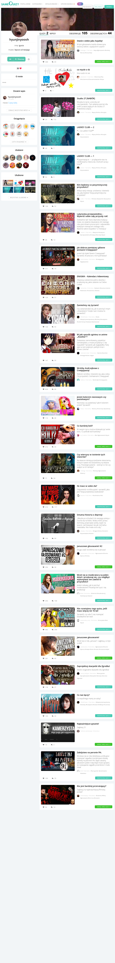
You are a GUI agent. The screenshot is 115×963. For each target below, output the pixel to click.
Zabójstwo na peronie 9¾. (89, 752)
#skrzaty (99, 676)
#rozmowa (107, 704)
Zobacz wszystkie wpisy (18, 110)
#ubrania (104, 676)
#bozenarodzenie (105, 288)
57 (55, 297)
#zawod (90, 596)
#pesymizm (100, 199)
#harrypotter (101, 673)
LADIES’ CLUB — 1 (85, 156)
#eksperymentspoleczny (87, 319)
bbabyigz (83, 50)
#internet (94, 593)
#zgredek (79, 678)
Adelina (82, 380)
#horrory (91, 798)
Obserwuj (16, 59)
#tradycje (93, 235)
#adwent (97, 288)
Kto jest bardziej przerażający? (91, 786)
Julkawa (82, 531)
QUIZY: (43, 33)
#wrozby (99, 235)
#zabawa (89, 322)
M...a (81, 593)
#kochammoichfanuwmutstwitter (90, 79)
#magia (95, 531)
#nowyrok (101, 232)
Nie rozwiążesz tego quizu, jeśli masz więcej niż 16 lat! (92, 609)
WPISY (53, 33)
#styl (90, 53)
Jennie (82, 112)
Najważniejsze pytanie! (88, 723)
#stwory (82, 473)
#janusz (82, 556)
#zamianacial (95, 322)
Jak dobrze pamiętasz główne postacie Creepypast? (91, 248)
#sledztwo (83, 773)
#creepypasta (100, 259)
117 (55, 507)
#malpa (87, 649)
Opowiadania (68, 4)
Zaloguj (98, 7)
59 (55, 360)
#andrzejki (96, 380)
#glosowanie (101, 50)
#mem (92, 649)
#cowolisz (99, 795)
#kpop (94, 112)
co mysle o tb (83, 69)
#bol (96, 435)
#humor (105, 553)
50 (55, 327)
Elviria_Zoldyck (84, 673)
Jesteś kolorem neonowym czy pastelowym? (91, 398)
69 (55, 62)
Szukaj (88, 7)
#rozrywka (101, 620)
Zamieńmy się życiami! (88, 305)
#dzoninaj (97, 77)
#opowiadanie (84, 137)
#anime (99, 353)
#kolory (94, 408)
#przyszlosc (107, 199)
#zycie (82, 201)
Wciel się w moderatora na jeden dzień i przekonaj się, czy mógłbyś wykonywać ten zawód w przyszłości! (93, 578)
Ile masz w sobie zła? (87, 486)
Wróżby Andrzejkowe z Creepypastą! (88, 369)
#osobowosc (91, 290)
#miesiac (94, 199)
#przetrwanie (103, 771)
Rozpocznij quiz (103, 90)
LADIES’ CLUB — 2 (85, 127)
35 (55, 447)
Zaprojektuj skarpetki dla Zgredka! (93, 666)
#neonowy (100, 408)
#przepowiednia (85, 235)
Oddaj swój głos (103, 61)
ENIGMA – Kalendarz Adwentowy (93, 276)
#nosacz (96, 649)
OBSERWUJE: (78, 33)
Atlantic (82, 232)
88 (55, 389)
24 (54, 478)
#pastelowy (107, 408)
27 (55, 687)
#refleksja (101, 704)
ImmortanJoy (84, 259)
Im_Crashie (83, 435)
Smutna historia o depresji (89, 514)
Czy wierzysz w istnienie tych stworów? (91, 455)
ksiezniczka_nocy (85, 620)
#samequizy (84, 596)
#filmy (104, 795)
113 (54, 119)
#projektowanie (85, 676)
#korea (82, 53)
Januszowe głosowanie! (88, 637)
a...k (81, 771)
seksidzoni (83, 77)
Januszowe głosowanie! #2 (89, 546)
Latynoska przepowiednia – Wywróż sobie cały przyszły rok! (92, 215)
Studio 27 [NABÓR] (86, 98)
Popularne (25, 4)
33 (55, 716)
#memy (87, 556)
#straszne (97, 798)
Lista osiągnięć (18, 142)
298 (55, 630)
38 (55, 567)
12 (54, 240)
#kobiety (107, 50)
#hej (102, 77)
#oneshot (105, 531)
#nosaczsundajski (104, 649)
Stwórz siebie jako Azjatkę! (90, 40)
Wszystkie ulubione (18, 197)
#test (106, 620)
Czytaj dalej (12, 103)
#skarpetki (93, 676)
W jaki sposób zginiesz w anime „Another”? (92, 335)
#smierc (87, 355)
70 (55, 778)
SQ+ (80, 4)
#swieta (97, 290)
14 (54, 807)
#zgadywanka (84, 262)
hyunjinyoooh (14, 96)
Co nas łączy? (83, 695)
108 (55, 601)
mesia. (82, 408)
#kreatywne (103, 319)
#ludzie (79, 322)
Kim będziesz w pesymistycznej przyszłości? (92, 185)
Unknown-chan (84, 353)
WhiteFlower (84, 317)
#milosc (98, 112)
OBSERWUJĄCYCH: (101, 33)
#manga (82, 355)
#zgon (92, 355)
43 (55, 658)
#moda (87, 53)
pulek (82, 199)
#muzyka (103, 112)
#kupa (102, 79)
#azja (95, 50)
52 (55, 206)
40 (55, 418)
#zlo (101, 495)
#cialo (97, 317)
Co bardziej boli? (85, 425)
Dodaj (109, 7)
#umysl (84, 322)
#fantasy (95, 471)
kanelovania (83, 553)
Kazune (82, 495)
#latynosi (95, 232)
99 (55, 538)
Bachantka (83, 288)
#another (105, 353)
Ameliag (82, 471)
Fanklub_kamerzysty (86, 731)
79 (55, 269)
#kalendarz (83, 290)
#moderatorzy (101, 593)
